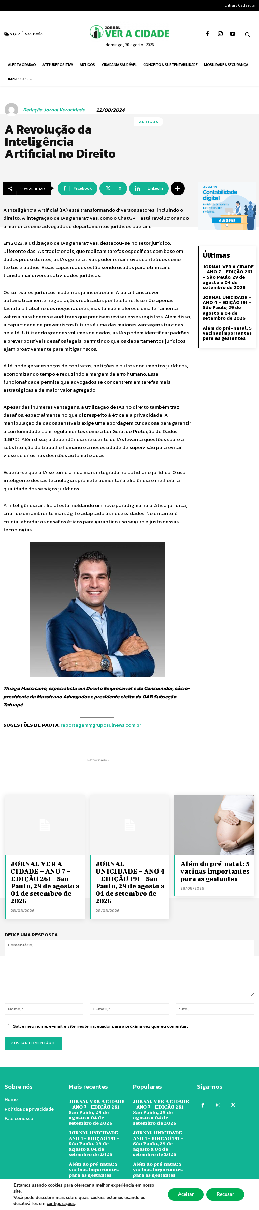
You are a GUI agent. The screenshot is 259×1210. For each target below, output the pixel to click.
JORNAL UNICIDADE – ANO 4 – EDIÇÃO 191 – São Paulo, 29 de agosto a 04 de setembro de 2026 (227, 308)
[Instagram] (220, 34)
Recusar (225, 1194)
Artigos (149, 121)
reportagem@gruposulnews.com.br (101, 725)
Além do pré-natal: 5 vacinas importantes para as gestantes (227, 333)
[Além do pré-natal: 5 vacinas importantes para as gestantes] (214, 825)
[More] (178, 188)
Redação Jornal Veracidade (54, 110)
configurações (61, 1204)
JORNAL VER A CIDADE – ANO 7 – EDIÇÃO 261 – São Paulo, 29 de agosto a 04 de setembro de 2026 (228, 277)
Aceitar (186, 1194)
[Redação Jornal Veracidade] (12, 109)
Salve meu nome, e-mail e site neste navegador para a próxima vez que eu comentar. (100, 1026)
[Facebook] (207, 34)
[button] (247, 34)
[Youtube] (232, 34)
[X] (233, 1105)
